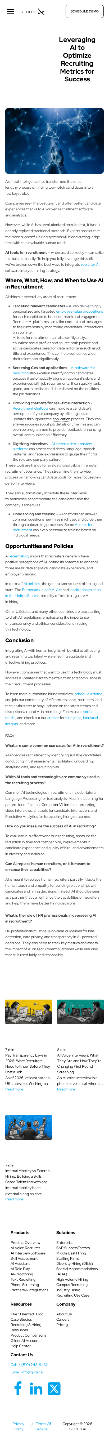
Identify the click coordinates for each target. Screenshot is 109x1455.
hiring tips (73, 717)
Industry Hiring (68, 1290)
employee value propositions (79, 311)
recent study (19, 556)
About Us (64, 1314)
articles (53, 717)
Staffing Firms (67, 1258)
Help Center (21, 1345)
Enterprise (65, 1242)
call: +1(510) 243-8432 (29, 1364)
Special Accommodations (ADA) (77, 1271)
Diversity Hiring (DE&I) (74, 1263)
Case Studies (21, 1319)
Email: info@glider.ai (27, 1372)
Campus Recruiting (72, 1284)
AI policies (32, 583)
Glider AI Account (25, 1340)
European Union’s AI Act (42, 589)
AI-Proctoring (22, 1274)
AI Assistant (20, 1263)
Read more (14, 1089)
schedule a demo (88, 693)
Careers (62, 1319)
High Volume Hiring (72, 1279)
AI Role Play (20, 1268)
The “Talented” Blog (27, 1314)
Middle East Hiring (71, 1253)
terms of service (43, 1426)
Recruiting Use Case (72, 1295)
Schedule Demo (85, 11)
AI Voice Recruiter (25, 1247)
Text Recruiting (23, 1279)
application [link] (61, 418)
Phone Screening (25, 1284)
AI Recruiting (31, 38)
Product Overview (25, 1242)
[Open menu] (10, 11)
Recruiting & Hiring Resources (26, 1327)
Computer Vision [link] (55, 804)
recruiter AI (90, 264)
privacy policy (18, 1426)
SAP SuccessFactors (73, 1247)
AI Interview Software (28, 1253)
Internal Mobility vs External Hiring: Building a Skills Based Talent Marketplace (27, 1176)
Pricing (62, 1324)
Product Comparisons (28, 1335)
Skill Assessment (24, 1258)
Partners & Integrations (29, 1290)
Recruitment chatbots (31, 408)
